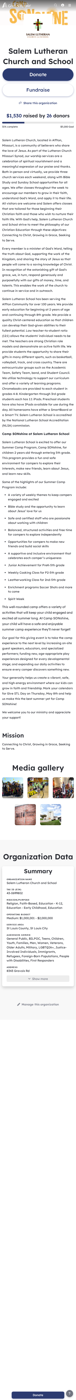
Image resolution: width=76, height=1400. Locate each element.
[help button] (69, 1393)
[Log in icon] (62, 5)
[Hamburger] (69, 5)
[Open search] (55, 5)
